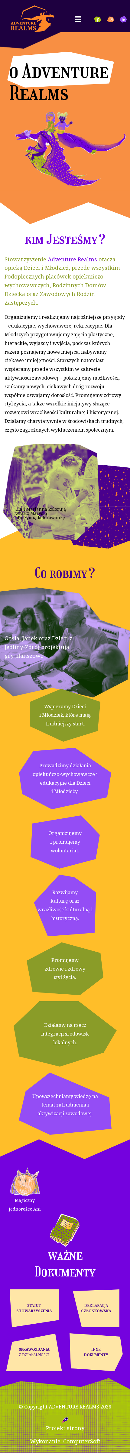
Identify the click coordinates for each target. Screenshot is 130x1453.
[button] (78, 18)
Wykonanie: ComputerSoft (65, 1441)
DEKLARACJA (96, 1308)
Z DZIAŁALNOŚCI (34, 1352)
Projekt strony (65, 1428)
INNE (96, 1352)
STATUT (34, 1308)
